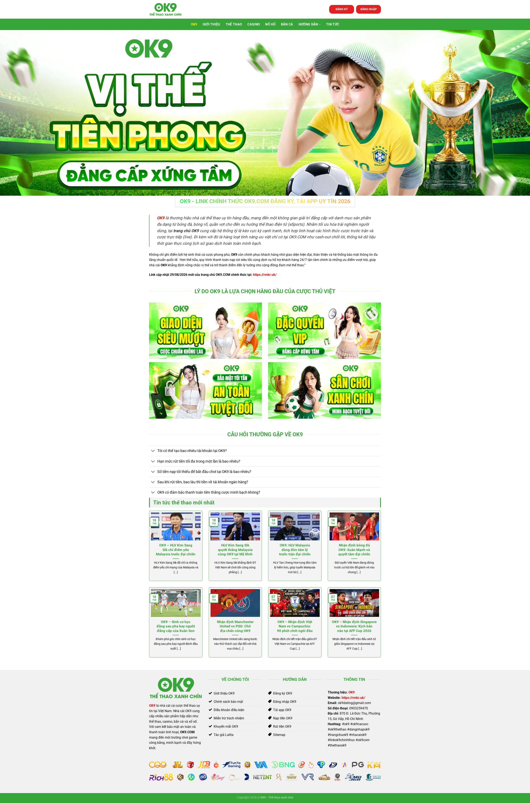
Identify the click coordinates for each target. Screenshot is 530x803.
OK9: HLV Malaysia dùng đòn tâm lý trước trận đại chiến (295, 549)
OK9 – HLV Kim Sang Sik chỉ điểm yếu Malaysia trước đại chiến (175, 549)
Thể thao (234, 24)
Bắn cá (287, 24)
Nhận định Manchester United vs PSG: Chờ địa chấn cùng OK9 (235, 626)
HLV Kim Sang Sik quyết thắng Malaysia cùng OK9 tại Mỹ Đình (235, 549)
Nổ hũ (270, 24)
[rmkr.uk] (169, 9)
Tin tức (332, 24)
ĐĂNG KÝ (342, 9)
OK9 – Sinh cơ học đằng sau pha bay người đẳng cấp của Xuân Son (176, 626)
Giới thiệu (211, 24)
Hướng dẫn (308, 24)
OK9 (194, 24)
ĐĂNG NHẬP (368, 9)
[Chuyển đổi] (153, 451)
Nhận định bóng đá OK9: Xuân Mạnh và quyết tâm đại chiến (354, 549)
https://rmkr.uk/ (265, 275)
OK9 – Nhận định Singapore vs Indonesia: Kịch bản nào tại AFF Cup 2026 (354, 626)
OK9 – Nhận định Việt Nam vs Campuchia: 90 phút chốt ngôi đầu (295, 626)
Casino (253, 24)
